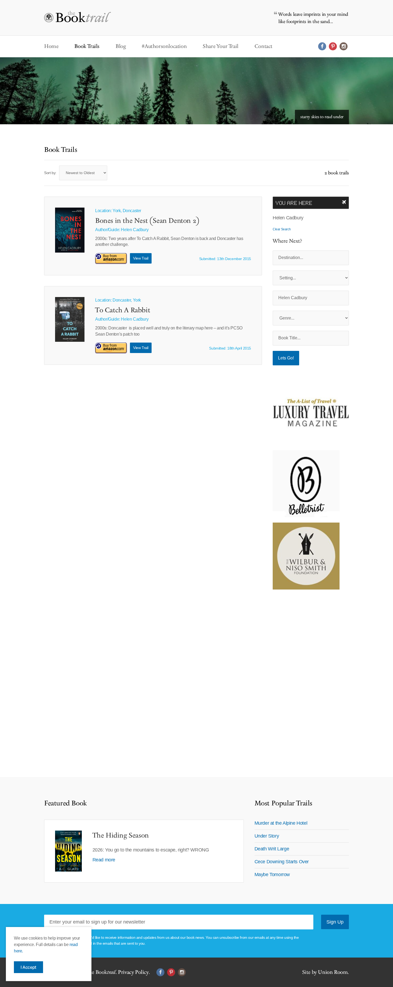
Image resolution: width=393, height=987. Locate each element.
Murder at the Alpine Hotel (281, 823)
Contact (263, 46)
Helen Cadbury (134, 229)
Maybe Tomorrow (272, 874)
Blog (120, 46)
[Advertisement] (306, 675)
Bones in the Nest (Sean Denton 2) (147, 221)
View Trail (140, 258)
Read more (104, 859)
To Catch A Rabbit (122, 310)
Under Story (267, 836)
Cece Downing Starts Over (282, 861)
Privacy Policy (133, 972)
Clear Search (282, 229)
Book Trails (86, 46)
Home (51, 46)
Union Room (333, 972)
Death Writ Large (272, 848)
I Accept (28, 967)
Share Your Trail (220, 46)
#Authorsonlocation (164, 46)
